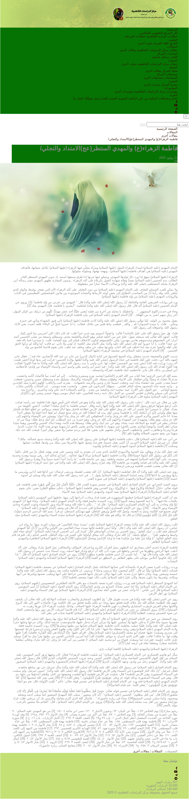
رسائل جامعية (160, 57)
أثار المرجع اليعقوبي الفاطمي (158, 33)
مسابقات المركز (167, 74)
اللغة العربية (161, 43)
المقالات (172, 46)
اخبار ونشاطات (168, 98)
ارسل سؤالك (92, 98)
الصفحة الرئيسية (167, 128)
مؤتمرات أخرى (123, 91)
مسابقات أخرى (153, 77)
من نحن (143, 98)
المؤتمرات (170, 88)
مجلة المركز (169, 70)
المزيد (173, 95)
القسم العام (109, 98)
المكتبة (153, 98)
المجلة (173, 67)
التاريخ (173, 43)
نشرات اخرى (152, 84)
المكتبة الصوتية (127, 98)
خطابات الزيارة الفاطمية (161, 36)
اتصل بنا (78, 98)
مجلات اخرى (153, 70)
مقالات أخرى (128, 50)
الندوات (172, 60)
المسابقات (170, 77)
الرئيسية (172, 29)
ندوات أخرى (129, 64)
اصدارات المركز (167, 53)
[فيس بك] (176, 102)
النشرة (173, 81)
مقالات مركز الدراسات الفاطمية (157, 50)
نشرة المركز (169, 84)
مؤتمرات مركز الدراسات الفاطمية (155, 91)
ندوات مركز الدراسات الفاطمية (157, 64)
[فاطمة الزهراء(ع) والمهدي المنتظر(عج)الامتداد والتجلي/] (88, 212)
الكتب (173, 57)
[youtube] (175, 105)
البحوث (173, 39)
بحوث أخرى (145, 43)
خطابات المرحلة (135, 36)
